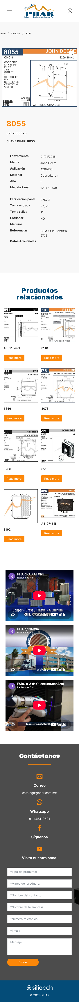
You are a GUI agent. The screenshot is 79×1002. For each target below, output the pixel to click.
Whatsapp (39, 811)
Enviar (23, 962)
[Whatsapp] (70, 10)
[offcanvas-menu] (9, 11)
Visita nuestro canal (39, 858)
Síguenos (39, 837)
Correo (39, 785)
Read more (14, 358)
